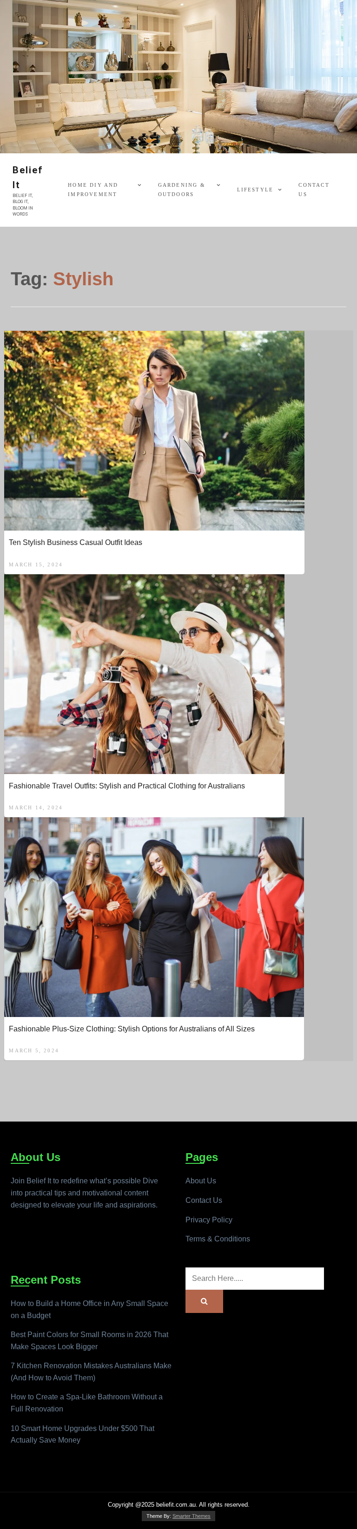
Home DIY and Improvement (93, 189)
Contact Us (313, 189)
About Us (200, 1181)
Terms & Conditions (217, 1239)
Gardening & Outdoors (181, 189)
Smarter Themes (191, 1516)
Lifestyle (255, 189)
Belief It (28, 177)
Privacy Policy (208, 1220)
